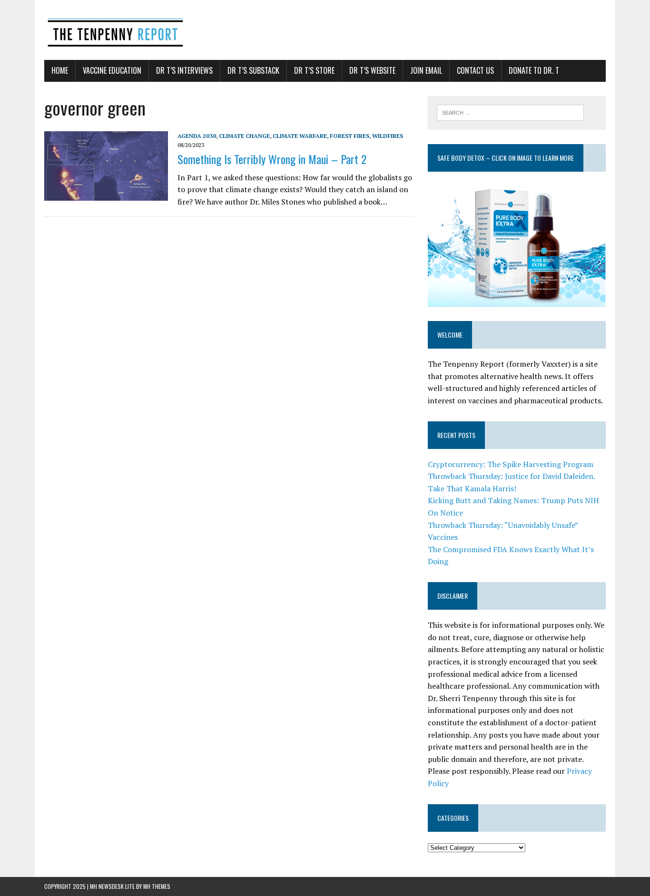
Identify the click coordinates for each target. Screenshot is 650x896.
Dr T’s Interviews (184, 70)
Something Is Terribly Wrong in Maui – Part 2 (271, 158)
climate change (244, 135)
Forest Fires (349, 135)
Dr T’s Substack (253, 70)
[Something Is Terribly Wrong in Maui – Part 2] (106, 194)
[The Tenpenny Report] (325, 30)
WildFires (387, 135)
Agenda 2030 (196, 135)
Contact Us (475, 70)
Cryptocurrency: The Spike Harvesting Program (510, 464)
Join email (426, 70)
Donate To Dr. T (534, 70)
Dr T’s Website (372, 70)
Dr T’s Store (314, 70)
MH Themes (156, 886)
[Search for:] (510, 112)
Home (59, 70)
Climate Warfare (300, 135)
